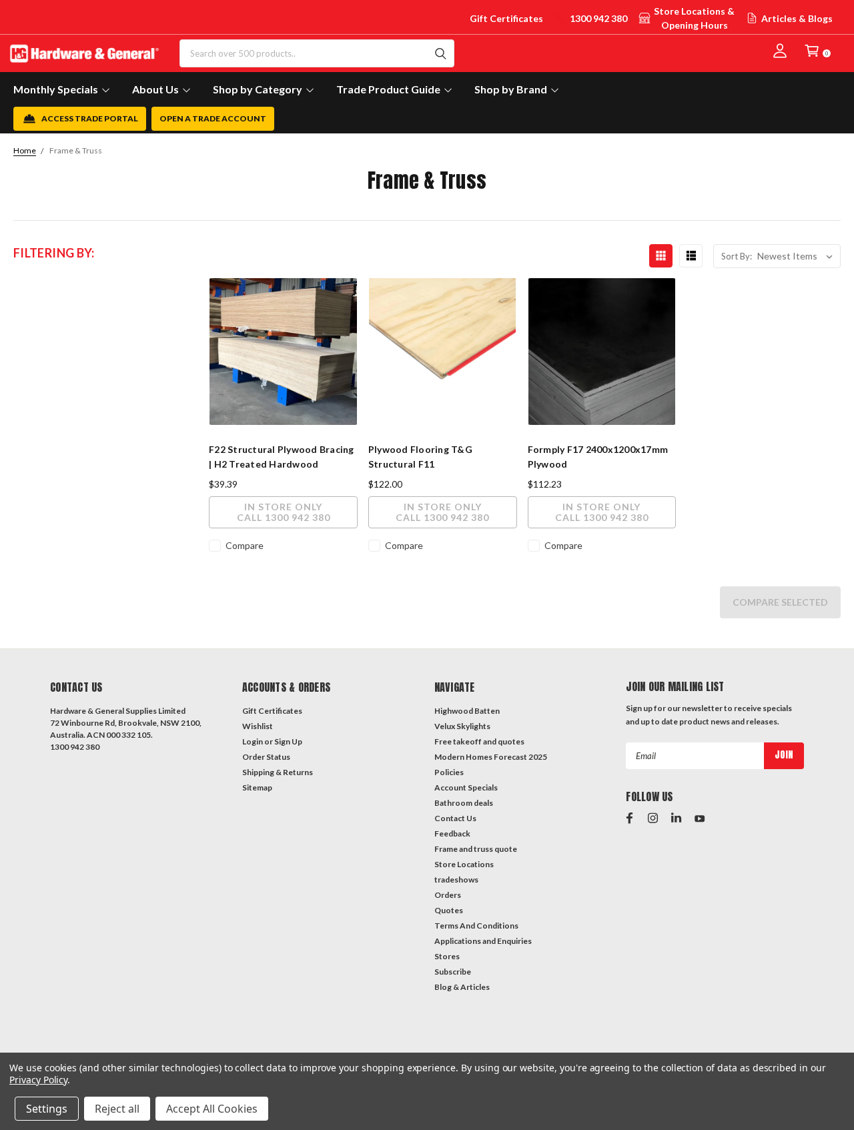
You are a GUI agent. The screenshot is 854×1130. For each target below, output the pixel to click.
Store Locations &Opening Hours (694, 18)
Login (252, 741)
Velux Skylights (462, 726)
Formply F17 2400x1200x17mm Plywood (598, 457)
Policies (449, 772)
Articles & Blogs (797, 18)
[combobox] (316, 53)
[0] (812, 51)
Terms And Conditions (476, 926)
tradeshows (456, 880)
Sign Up (288, 741)
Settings (46, 1108)
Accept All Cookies (212, 1108)
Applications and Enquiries (483, 941)
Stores (447, 956)
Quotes (448, 910)
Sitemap (257, 787)
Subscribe (452, 972)
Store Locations (464, 864)
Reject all (117, 1108)
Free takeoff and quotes (479, 741)
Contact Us (455, 818)
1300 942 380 (598, 18)
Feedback (452, 833)
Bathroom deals (463, 803)
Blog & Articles (462, 987)
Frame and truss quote (475, 849)
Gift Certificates (506, 18)
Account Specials (466, 787)
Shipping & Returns (277, 772)
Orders (447, 895)
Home (24, 150)
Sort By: (736, 256)
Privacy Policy (38, 1079)
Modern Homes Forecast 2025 (490, 757)
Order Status (266, 757)
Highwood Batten (467, 711)
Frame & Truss (75, 150)
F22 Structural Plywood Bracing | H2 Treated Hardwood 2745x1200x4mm (281, 464)
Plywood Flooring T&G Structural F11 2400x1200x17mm (420, 464)
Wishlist (257, 726)
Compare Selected (780, 602)
